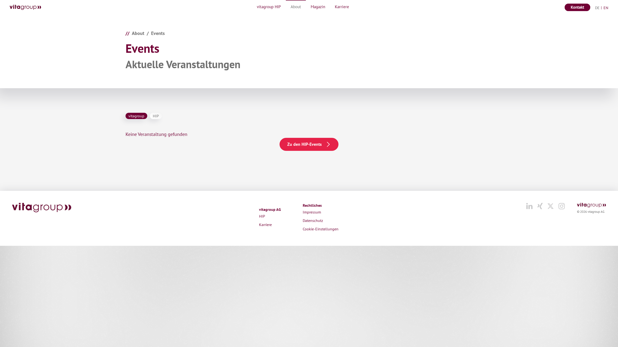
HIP (262, 216)
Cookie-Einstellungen (320, 229)
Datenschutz (313, 220)
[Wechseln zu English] (604, 7)
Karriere (265, 224)
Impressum (312, 212)
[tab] (136, 116)
